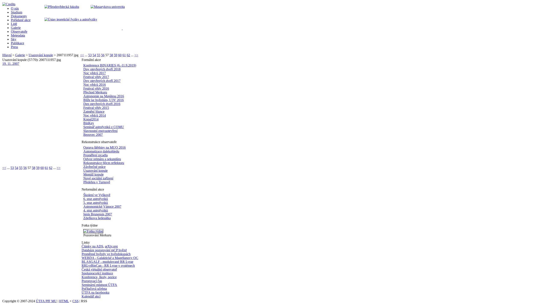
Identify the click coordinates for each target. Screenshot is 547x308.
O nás (15, 8)
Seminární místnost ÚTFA (99, 285)
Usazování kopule (41, 55)
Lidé (14, 24)
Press (14, 47)
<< (82, 55)
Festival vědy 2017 (96, 77)
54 (94, 55)
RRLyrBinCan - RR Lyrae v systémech (108, 265)
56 (102, 55)
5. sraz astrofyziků (95, 202)
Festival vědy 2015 (96, 108)
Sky (13, 39)
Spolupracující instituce (97, 273)
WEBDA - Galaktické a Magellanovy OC (110, 258)
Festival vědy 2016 (96, 88)
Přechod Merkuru (95, 92)
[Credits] (8, 4)
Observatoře (19, 31)
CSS (75, 301)
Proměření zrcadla (95, 155)
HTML (64, 301)
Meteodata (18, 35)
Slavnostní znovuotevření (100, 131)
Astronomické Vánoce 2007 (102, 206)
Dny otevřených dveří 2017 (102, 81)
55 (98, 55)
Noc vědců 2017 (94, 73)
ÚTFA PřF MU (46, 301)
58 (111, 55)
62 (128, 55)
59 (115, 55)
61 (124, 55)
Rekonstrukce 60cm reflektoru (103, 163)
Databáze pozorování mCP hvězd (104, 250)
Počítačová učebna (94, 288)
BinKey (88, 123)
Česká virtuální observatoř (99, 269)
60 (120, 55)
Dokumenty (19, 16)
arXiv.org (111, 246)
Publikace (17, 43)
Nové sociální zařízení (98, 178)
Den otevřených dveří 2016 (101, 104)
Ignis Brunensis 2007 (97, 214)
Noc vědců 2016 (94, 84)
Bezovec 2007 (93, 134)
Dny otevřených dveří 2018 (102, 69)
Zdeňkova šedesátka (97, 218)
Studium (16, 12)
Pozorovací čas (92, 281)
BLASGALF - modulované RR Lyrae (107, 262)
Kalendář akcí (91, 296)
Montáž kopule (93, 174)
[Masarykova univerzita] (108, 7)
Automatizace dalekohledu (101, 151)
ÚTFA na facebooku (95, 292)
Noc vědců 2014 (94, 115)
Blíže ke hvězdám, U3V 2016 (103, 100)
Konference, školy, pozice (99, 277)
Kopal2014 (91, 119)
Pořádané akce (21, 20)
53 (90, 55)
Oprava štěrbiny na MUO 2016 (104, 147)
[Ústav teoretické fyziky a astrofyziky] (70, 19)
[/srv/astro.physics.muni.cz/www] (123, 28)
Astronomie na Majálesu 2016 (103, 96)
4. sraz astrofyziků (95, 210)
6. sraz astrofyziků (95, 199)
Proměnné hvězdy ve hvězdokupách (106, 254)
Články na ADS (92, 246)
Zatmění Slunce (93, 111)
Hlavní (7, 55)
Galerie (16, 28)
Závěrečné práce (94, 167)
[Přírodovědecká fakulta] (61, 7)
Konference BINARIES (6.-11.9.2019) (109, 65)
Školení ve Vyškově (96, 195)
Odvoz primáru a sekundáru (102, 159)
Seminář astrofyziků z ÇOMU (103, 127)
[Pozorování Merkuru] (93, 231)
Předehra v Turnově (96, 182)
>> (136, 55)
